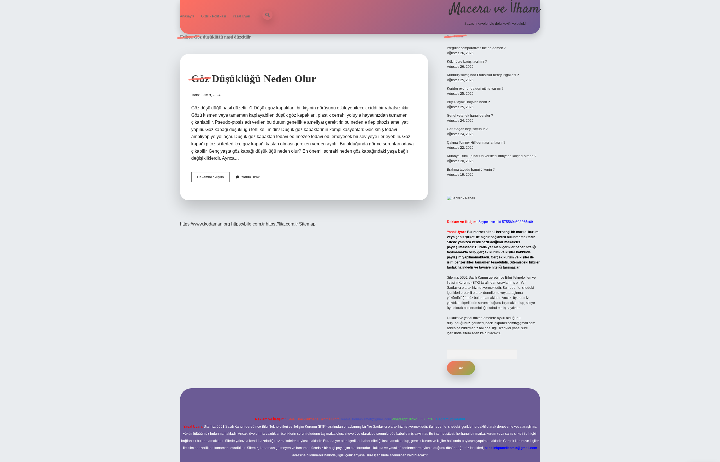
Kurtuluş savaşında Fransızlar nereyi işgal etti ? (483, 75)
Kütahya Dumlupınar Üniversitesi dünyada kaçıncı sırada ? (491, 156)
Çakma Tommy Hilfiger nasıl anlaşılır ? (476, 143)
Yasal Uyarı (241, 16)
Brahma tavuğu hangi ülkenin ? (471, 170)
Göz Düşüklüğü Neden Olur (253, 78)
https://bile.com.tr (248, 224)
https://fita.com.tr (282, 224)
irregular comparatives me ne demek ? (476, 48)
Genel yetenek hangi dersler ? (470, 116)
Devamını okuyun (213, 178)
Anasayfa (187, 16)
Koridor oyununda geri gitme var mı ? (475, 89)
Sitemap (307, 224)
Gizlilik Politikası (213, 16)
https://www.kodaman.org (205, 224)
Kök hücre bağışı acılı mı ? (467, 62)
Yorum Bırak (250, 177)
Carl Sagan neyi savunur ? (467, 129)
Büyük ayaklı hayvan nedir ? (468, 102)
